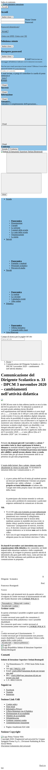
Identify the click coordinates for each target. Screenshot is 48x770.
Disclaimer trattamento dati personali (15, 746)
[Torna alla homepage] (24, 152)
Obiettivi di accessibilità (15, 716)
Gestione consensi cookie (16, 720)
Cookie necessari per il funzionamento (16, 633)
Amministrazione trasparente (17, 723)
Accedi (4, 7)
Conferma (13, 149)
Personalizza (7, 603)
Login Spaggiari (20, 69)
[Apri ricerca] (27, 163)
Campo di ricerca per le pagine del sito (16, 337)
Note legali (10, 707)
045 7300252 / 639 (17, 669)
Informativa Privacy (14, 709)
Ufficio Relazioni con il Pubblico (19, 711)
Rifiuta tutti (21, 603)
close (4, 195)
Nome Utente (30, 20)
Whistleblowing (12, 718)
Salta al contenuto (8, 2)
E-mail (28, 59)
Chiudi (4, 85)
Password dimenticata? (10, 27)
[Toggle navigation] (21, 183)
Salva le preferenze (21, 643)
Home (8, 362)
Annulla (5, 149)
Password (29, 22)
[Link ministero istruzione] (12, 4)
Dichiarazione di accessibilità (18, 713)
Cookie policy (12, 704)
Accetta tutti (10, 606)
